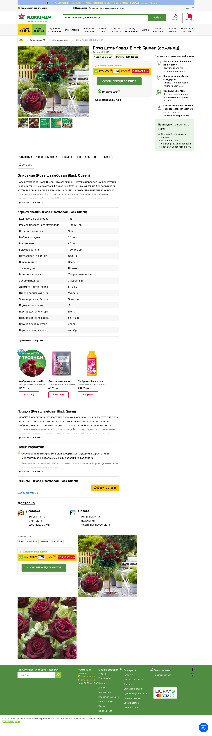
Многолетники (105, 701)
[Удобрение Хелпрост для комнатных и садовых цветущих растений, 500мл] (91, 363)
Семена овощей (131, 707)
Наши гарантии (86, 156)
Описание (25, 156)
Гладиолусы (104, 678)
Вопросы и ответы (163, 675)
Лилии (101, 687)
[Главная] (21, 40)
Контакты (93, 8)
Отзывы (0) (106, 156)
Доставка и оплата (109, 8)
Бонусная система (133, 689)
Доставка (25, 164)
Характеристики (46, 156)
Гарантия (128, 675)
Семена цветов (131, 703)
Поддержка (81, 8)
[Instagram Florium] (192, 675)
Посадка (66, 156)
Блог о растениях (162, 670)
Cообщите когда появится (119, 81)
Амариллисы (105, 692)
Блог (122, 8)
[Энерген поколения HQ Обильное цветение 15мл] (62, 363)
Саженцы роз (105, 711)
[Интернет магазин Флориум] (35, 18)
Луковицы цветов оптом (136, 693)
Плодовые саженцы (108, 697)
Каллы (101, 683)
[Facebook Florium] (192, 670)
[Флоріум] (106, 3)
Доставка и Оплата (133, 679)
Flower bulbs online (133, 698)
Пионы (101, 706)
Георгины (103, 674)
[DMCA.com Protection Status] (11, 721)
